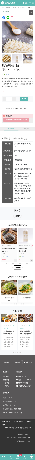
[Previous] (4, 58)
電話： (5, 398)
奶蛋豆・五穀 (16, 7)
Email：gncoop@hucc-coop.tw (13, 412)
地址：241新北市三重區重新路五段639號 (18, 437)
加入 (24, 98)
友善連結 (6, 386)
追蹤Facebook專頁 (24, 380)
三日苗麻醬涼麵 (25, 298)
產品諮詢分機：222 (10, 405)
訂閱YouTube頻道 (24, 386)
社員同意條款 (18, 421)
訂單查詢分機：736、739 (12, 409)
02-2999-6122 (10, 398)
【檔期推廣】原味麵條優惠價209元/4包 (16, 120)
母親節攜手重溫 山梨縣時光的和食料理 (25, 333)
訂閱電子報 (22, 377)
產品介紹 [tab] (11, 128)
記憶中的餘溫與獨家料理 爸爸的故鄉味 (9, 333)
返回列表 (6, 11)
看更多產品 (17, 267)
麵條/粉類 (30, 7)
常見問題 (6, 377)
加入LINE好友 (23, 383)
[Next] (31, 58)
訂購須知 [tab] (26, 128)
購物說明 (6, 362)
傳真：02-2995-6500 (23, 441)
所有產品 (8, 7)
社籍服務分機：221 (10, 401)
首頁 (3, 7)
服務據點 (17, 362)
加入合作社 (29, 362)
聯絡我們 (6, 380)
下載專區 (6, 383)
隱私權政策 (6, 421)
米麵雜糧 (23, 7)
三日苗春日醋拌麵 (9, 299)
